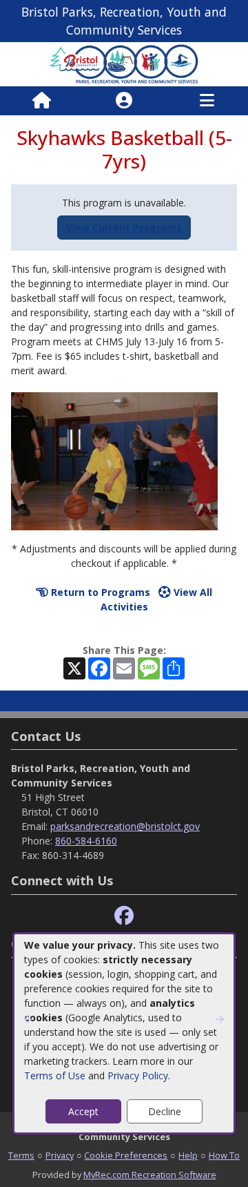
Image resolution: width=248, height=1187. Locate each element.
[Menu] (207, 100)
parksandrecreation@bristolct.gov (125, 826)
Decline (164, 1111)
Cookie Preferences (125, 1155)
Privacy (59, 1155)
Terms (21, 1155)
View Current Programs (124, 227)
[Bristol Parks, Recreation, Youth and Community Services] (124, 63)
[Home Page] (41, 100)
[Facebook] (124, 916)
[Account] (124, 100)
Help (188, 1155)
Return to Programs (99, 592)
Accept (83, 1111)
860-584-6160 (86, 840)
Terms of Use (54, 1075)
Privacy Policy (137, 1075)
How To (224, 1155)
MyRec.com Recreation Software (149, 1174)
